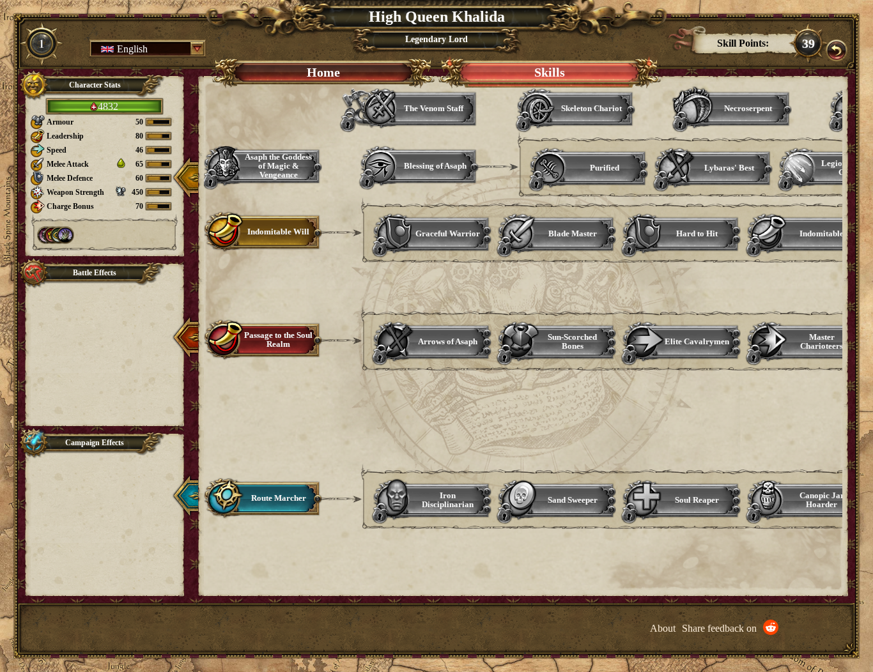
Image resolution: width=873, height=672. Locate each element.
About (663, 628)
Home (323, 72)
